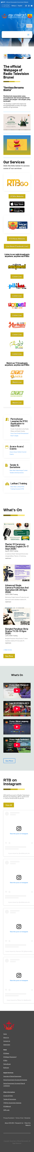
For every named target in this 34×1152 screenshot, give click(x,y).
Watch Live (17, 382)
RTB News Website (17, 239)
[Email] (32, 6)
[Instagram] (29, 6)
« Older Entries (7, 650)
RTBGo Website (17, 196)
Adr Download (17, 210)
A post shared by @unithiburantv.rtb (19, 853)
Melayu (14, 5)
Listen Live (17, 276)
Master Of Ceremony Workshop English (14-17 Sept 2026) (17, 546)
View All (8, 805)
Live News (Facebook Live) (17, 246)
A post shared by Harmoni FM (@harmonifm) (18, 951)
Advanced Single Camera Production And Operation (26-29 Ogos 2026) (17, 588)
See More (9, 656)
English (20, 5)
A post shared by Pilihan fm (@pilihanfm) (19, 1000)
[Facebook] (26, 6)
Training (16, 551)
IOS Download (17, 204)
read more (8, 558)
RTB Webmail (7, 1106)
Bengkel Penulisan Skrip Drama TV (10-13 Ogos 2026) (16, 631)
